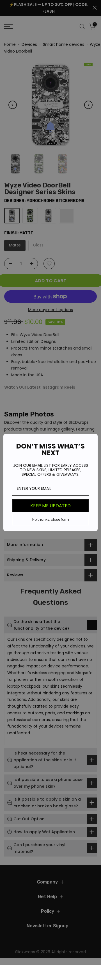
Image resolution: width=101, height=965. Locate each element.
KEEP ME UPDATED (50, 505)
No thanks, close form (50, 519)
